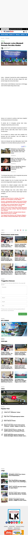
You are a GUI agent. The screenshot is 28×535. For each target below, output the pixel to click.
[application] (14, 397)
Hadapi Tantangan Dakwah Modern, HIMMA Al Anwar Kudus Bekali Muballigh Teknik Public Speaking (18, 500)
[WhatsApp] (19, 522)
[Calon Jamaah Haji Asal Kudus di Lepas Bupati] (4, 487)
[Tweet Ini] (18, 230)
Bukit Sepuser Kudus (10, 420)
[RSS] (22, 522)
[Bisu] (23, 403)
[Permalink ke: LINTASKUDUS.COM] (2, 48)
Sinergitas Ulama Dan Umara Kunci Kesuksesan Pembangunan (17, 475)
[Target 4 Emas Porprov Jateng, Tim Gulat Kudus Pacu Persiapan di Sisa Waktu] (7, 239)
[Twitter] (9, 522)
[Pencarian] (26, 32)
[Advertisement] (14, 14)
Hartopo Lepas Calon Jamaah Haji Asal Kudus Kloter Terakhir (17, 493)
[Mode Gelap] (24, 32)
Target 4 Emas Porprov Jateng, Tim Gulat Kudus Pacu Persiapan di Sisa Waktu (12, 199)
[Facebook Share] (15, 230)
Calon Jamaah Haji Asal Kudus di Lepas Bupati (17, 487)
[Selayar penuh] (25, 403)
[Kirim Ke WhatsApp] (26, 230)
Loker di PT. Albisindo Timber (12, 412)
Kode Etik (12, 526)
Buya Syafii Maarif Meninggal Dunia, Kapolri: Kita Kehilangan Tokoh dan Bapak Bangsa (17, 481)
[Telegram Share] (23, 230)
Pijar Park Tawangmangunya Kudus (14, 416)
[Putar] (2, 403)
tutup (5, 530)
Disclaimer (17, 528)
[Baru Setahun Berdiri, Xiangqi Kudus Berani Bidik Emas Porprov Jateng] (7, 266)
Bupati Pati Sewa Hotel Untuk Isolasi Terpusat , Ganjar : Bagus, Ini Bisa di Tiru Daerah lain (14, 425)
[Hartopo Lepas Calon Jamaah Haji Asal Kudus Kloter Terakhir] (4, 493)
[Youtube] (17, 522)
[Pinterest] (12, 522)
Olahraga (3, 41)
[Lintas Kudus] (8, 32)
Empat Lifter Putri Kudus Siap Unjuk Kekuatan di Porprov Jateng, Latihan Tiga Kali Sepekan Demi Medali (14, 209)
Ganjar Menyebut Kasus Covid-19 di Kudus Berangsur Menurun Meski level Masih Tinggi (14, 435)
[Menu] (2, 32)
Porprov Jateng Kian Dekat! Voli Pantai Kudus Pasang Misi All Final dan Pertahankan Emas (14, 202)
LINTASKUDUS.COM (7, 47)
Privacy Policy (20, 526)
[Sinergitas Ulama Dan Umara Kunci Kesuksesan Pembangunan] (4, 475)
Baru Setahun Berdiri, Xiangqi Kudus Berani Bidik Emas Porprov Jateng (13, 213)
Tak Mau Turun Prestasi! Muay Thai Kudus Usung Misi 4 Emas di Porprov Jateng (13, 205)
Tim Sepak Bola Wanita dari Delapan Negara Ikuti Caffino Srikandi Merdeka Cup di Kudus (13, 216)
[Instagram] (14, 522)
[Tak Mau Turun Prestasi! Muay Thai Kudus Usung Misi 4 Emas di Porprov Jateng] (7, 253)
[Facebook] (7, 522)
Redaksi (10, 528)
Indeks (6, 526)
